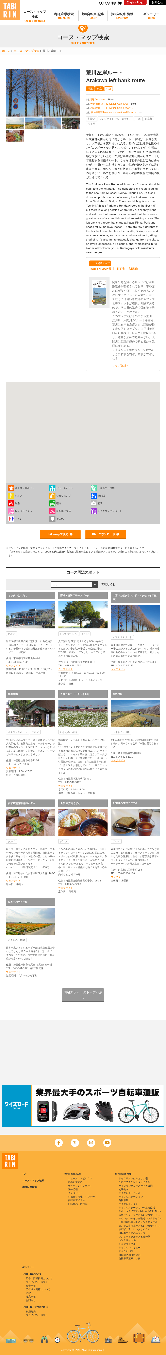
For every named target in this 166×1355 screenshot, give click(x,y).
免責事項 (31, 1285)
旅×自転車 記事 (93, 14)
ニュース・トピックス (80, 1178)
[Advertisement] (83, 1052)
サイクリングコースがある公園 (136, 1185)
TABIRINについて (32, 1273)
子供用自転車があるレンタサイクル (138, 1222)
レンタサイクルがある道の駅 (134, 1236)
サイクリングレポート (80, 1185)
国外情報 (73, 1189)
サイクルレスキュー (129, 1247)
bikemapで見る (58, 534)
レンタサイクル (127, 1240)
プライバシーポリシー (38, 1282)
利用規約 (31, 1311)
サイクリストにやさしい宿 (133, 1178)
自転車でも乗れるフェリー (133, 1233)
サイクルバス (126, 1251)
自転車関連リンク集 (129, 1258)
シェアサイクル (127, 1244)
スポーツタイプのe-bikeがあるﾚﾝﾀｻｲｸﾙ (140, 1211)
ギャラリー (151, 14)
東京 (99, 88)
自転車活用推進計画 (129, 1254)
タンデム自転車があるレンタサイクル (139, 1225)
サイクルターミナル (129, 1193)
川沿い (91, 118)
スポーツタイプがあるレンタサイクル (139, 1214)
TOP (24, 1173)
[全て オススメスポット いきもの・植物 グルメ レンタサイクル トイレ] (74, 584)
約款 (28, 1293)
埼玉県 (91, 123)
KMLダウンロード (103, 534)
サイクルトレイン (128, 1204)
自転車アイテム (76, 1200)
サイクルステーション (131, 1196)
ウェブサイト (13, 665)
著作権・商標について (38, 1289)
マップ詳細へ (120, 365)
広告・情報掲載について (39, 1278)
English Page (135, 2)
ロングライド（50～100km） (115, 118)
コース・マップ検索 (34, 14)
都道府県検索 (64, 14)
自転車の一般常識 (77, 1204)
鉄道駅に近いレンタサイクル (134, 1229)
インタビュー (75, 1193)
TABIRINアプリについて (35, 1307)
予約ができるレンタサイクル (134, 1182)
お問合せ (157, 2)
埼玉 (90, 88)
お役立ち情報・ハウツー (81, 1196)
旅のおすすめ (75, 1182)
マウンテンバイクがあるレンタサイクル (140, 1218)
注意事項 (31, 1296)
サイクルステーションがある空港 (137, 1207)
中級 (108, 88)
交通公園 (123, 1189)
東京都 (148, 118)
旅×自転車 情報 (122, 14)
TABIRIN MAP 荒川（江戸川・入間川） (114, 268)
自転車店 (123, 1200)
